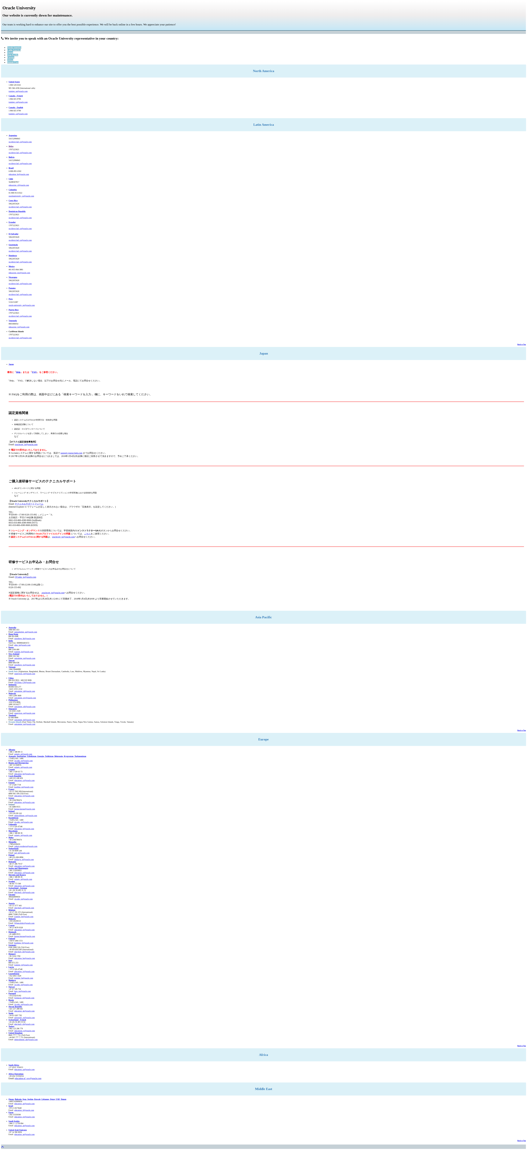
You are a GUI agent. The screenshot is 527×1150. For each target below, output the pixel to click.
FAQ (34, 372)
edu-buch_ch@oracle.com (24, 892)
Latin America (14, 50)
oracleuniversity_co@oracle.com (21, 196)
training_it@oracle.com (23, 965)
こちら (87, 534)
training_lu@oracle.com (23, 978)
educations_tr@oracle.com (24, 1031)
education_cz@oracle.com (24, 780)
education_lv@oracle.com (24, 971)
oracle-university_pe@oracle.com (22, 305)
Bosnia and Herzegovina (19, 763)
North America (14, 47)
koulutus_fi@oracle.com (23, 943)
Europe (10, 57)
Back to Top (521, 344)
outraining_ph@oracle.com (24, 707)
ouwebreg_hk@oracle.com (24, 639)
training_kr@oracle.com (23, 652)
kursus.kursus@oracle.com (24, 809)
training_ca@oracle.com (18, 102)
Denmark (12, 932)
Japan (10, 52)
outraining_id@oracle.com (24, 691)
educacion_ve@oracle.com (19, 327)
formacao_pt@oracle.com (24, 998)
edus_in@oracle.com (22, 645)
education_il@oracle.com (24, 1110)
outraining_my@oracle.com (25, 698)
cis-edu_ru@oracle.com (23, 822)
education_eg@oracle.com (24, 1117)
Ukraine (12, 895)
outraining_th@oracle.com (24, 720)
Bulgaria (12, 919)
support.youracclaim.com (71, 453)
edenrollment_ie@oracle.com (25, 816)
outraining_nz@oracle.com (24, 658)
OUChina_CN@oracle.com (24, 682)
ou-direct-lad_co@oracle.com (20, 142)
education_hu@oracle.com (24, 958)
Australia (12, 628)
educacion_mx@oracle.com (19, 273)
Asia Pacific (12, 55)
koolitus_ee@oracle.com (23, 787)
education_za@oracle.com (24, 1069)
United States (14, 82)
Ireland (12, 811)
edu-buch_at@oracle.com (24, 908)
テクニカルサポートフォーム (29, 504)
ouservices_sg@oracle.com (24, 674)
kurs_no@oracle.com (22, 991)
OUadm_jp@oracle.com (25, 577)
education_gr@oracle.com (24, 802)
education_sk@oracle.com (24, 1011)
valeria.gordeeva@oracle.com (25, 846)
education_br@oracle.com (19, 174)
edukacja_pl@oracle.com (24, 859)
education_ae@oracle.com (24, 1104)
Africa (10, 60)
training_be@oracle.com (23, 917)
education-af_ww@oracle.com (28, 1078)
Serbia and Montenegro (18, 868)
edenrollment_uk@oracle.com (26, 1040)
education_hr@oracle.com (24, 774)
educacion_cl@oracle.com (19, 185)
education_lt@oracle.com (24, 829)
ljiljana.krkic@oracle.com (24, 923)
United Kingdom (16, 1033)
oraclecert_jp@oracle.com (26, 444)
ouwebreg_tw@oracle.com (24, 665)
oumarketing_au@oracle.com (25, 632)
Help (18, 372)
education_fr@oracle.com (24, 796)
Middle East (13, 62)
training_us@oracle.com (18, 91)
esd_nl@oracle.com (22, 853)
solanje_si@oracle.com (23, 767)
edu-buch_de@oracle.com (24, 952)
